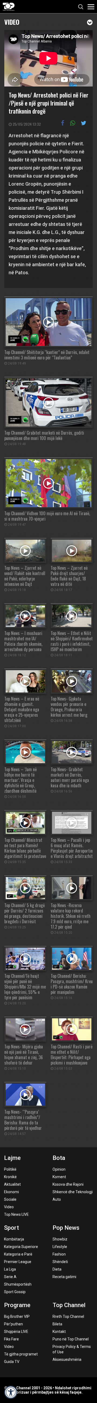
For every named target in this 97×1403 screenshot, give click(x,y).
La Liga (10, 1269)
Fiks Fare (11, 1339)
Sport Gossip (15, 1292)
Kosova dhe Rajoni (68, 1184)
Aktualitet (12, 1184)
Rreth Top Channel (68, 1316)
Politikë (10, 1169)
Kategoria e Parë (18, 1254)
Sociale (10, 1199)
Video (11, 21)
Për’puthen (13, 1324)
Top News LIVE (16, 1214)
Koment (59, 1177)
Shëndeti (60, 1262)
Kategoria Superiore (21, 1247)
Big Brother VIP (17, 1316)
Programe (17, 1305)
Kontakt (59, 1331)
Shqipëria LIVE (16, 1331)
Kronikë (10, 1177)
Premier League (17, 1262)
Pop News (66, 1227)
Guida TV (11, 1361)
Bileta (57, 1324)
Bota (59, 1158)
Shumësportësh (18, 1284)
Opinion (59, 1169)
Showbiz (60, 1239)
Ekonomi (11, 1192)
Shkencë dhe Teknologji (73, 1192)
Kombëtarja (14, 1239)
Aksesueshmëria (67, 1359)
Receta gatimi (64, 1277)
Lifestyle (60, 1247)
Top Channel (69, 1305)
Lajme (12, 1158)
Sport (11, 1227)
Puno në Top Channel (71, 1339)
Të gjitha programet (21, 1354)
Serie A (10, 1277)
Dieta (57, 1269)
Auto (57, 1199)
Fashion (59, 1254)
